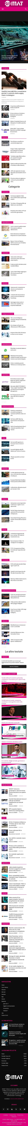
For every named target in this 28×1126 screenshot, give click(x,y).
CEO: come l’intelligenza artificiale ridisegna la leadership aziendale (18, 319)
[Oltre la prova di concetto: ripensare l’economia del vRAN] (5, 908)
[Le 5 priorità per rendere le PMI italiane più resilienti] (5, 1026)
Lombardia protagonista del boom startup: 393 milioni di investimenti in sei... (17, 535)
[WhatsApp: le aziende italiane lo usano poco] (5, 350)
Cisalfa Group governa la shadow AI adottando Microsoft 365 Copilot (16, 915)
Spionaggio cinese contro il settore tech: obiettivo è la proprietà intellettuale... (17, 304)
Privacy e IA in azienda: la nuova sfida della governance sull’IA (17, 847)
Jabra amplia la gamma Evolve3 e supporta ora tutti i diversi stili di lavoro (17, 868)
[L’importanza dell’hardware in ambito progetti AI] (5, 107)
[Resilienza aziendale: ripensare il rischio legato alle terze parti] (5, 1034)
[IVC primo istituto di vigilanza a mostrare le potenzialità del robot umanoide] (5, 180)
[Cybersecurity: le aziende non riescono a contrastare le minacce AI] (5, 289)
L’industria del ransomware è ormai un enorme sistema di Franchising (17, 296)
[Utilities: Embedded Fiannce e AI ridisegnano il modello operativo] (5, 123)
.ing (2, 1013)
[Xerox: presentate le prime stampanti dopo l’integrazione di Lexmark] (5, 878)
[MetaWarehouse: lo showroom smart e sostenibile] (5, 627)
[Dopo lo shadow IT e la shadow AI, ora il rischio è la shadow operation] (14, 35)
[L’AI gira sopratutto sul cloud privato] (5, 458)
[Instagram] (7, 1109)
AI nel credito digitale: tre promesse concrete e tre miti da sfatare (17, 967)
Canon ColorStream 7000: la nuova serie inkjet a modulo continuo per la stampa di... (17, 885)
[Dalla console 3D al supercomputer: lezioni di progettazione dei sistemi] (5, 900)
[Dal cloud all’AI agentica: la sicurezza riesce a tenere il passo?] (5, 444)
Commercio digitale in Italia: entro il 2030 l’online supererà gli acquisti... (18, 197)
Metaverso (5, 621)
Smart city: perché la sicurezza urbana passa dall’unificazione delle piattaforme (18, 596)
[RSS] (16, 1109)
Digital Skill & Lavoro (7, 222)
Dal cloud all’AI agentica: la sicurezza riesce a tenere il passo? (17, 444)
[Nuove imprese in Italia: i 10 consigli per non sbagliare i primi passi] (5, 543)
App (3, 996)
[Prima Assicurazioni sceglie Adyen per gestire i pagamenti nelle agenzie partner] (5, 380)
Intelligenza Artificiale (7, 314)
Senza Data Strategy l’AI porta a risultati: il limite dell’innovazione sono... (18, 519)
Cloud (3, 438)
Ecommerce (5, 192)
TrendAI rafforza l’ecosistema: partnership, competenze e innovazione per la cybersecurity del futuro (13, 679)
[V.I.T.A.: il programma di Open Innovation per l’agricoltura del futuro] (5, 550)
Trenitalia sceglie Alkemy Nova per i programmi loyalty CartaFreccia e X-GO (17, 158)
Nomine (4, 994)
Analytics (4, 499)
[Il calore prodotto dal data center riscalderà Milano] (5, 266)
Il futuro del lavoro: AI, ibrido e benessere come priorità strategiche (17, 115)
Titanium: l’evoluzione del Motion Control (12, 741)
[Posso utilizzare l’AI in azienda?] (5, 833)
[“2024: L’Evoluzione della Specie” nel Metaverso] (5, 641)
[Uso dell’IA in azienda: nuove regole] (5, 840)
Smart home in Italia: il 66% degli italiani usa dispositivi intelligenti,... (18, 611)
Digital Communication (9, 1006)
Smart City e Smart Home (8, 590)
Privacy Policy (20, 1115)
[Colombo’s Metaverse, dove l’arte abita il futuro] (5, 634)
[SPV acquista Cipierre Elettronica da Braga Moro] (5, 811)
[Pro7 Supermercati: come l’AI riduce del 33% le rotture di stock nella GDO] (5, 396)
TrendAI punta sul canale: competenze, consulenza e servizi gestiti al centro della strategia (12, 702)
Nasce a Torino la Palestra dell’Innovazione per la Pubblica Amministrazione (18, 243)
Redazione (14, 1116)
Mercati (3, 992)
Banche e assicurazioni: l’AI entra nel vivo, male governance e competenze (17, 929)
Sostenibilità (5, 253)
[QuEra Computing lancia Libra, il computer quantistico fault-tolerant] (5, 428)
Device (3, 999)
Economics (6, 1008)
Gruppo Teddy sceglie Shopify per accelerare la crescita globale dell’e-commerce (17, 150)
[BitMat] (14, 3)
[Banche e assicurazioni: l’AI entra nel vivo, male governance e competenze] (5, 930)
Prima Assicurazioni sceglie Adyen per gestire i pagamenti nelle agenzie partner (17, 380)
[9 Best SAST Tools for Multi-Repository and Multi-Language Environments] (5, 130)
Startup (4, 529)
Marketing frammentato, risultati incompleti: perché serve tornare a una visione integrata (18, 357)
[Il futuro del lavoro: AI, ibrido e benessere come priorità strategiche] (5, 115)
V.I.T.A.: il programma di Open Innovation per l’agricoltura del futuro (17, 550)
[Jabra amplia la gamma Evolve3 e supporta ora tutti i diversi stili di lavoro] (5, 869)
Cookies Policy (12, 1115)
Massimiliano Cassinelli (14, 833)
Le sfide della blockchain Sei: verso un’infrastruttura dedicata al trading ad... (18, 474)
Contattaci (6, 1115)
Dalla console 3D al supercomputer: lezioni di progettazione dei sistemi (16, 899)
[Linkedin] (11, 1109)
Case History (5, 374)
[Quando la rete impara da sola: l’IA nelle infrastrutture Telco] (5, 573)
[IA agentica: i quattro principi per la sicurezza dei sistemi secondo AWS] (5, 1042)
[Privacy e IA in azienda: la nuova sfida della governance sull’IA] (5, 848)
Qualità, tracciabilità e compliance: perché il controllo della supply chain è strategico (14, 93)
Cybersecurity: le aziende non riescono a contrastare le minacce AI (17, 289)
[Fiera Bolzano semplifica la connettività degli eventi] (5, 143)
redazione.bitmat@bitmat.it (17, 1098)
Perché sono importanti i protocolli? (11, 722)
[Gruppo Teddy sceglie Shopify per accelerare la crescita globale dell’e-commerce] (5, 150)
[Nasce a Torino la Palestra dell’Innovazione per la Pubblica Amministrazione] (5, 243)
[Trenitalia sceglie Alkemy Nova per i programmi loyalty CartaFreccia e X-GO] (5, 158)
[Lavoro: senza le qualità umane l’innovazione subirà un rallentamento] (5, 228)
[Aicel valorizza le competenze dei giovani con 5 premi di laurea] (5, 235)
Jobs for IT (5, 1003)
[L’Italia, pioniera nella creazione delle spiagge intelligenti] (5, 604)
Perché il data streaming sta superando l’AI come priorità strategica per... (17, 512)
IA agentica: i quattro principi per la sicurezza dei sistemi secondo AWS (17, 1041)
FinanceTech (5, 1015)
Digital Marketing (6, 344)
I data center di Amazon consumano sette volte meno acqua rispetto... (17, 258)
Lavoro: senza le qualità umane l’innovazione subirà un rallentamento (18, 228)
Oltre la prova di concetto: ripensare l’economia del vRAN (16, 907)
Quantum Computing (7, 406)
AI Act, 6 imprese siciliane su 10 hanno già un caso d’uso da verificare (17, 823)
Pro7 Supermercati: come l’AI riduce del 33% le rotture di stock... (17, 396)
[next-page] (5, 218)
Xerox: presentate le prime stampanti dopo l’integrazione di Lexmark (17, 877)
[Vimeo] (24, 1109)
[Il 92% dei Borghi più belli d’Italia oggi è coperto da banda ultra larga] (5, 566)
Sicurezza (4, 283)
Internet (4, 989)
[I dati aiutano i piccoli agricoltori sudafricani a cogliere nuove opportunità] (5, 505)
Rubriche (4, 1001)
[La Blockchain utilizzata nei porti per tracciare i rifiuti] (5, 489)
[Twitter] (20, 1109)
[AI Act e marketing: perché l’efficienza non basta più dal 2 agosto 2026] (5, 365)
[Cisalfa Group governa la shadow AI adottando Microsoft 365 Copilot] (5, 916)
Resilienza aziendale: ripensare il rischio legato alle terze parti (17, 1033)
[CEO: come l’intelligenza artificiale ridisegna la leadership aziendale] (5, 319)
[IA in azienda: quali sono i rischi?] (5, 856)
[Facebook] (3, 1109)
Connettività (5, 560)
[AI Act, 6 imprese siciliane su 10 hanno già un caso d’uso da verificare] (5, 824)
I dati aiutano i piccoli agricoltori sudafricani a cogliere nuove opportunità (18, 504)
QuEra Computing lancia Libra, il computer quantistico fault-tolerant (18, 428)
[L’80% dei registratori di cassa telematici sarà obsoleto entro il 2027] (5, 173)
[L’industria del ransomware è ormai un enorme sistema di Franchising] (5, 296)
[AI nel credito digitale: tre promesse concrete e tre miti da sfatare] (5, 968)
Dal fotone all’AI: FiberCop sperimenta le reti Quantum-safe (17, 420)
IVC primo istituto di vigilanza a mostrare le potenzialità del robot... (17, 180)
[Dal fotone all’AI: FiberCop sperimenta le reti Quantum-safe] (5, 421)
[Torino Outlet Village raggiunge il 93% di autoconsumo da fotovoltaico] (5, 273)
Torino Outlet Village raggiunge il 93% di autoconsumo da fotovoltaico (18, 273)
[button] (2, 9)
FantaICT (5, 1010)
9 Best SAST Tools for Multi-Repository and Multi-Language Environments (18, 130)
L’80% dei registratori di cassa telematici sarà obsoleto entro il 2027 (18, 172)
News (3, 985)
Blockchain (5, 468)
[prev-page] (3, 218)
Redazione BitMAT (13, 795)
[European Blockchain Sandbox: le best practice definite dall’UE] (5, 482)
